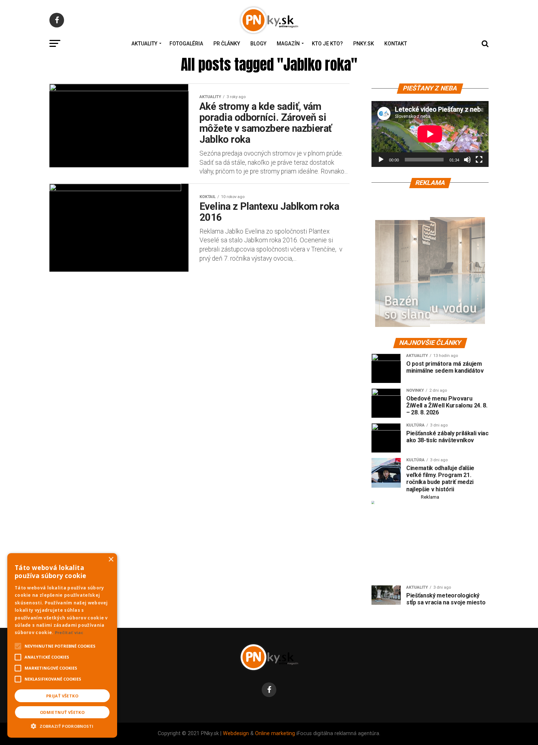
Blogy (258, 43)
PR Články (226, 43)
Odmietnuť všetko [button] (62, 712)
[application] (430, 134)
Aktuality (144, 43)
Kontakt (395, 43)
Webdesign (236, 733)
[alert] (62, 645)
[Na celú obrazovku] (479, 159)
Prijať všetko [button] (62, 696)
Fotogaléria (186, 43)
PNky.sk (363, 43)
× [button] (110, 559)
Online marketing (275, 733)
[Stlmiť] (467, 159)
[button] (62, 725)
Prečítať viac (69, 632)
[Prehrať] (381, 159)
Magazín (288, 43)
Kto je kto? (327, 43)
